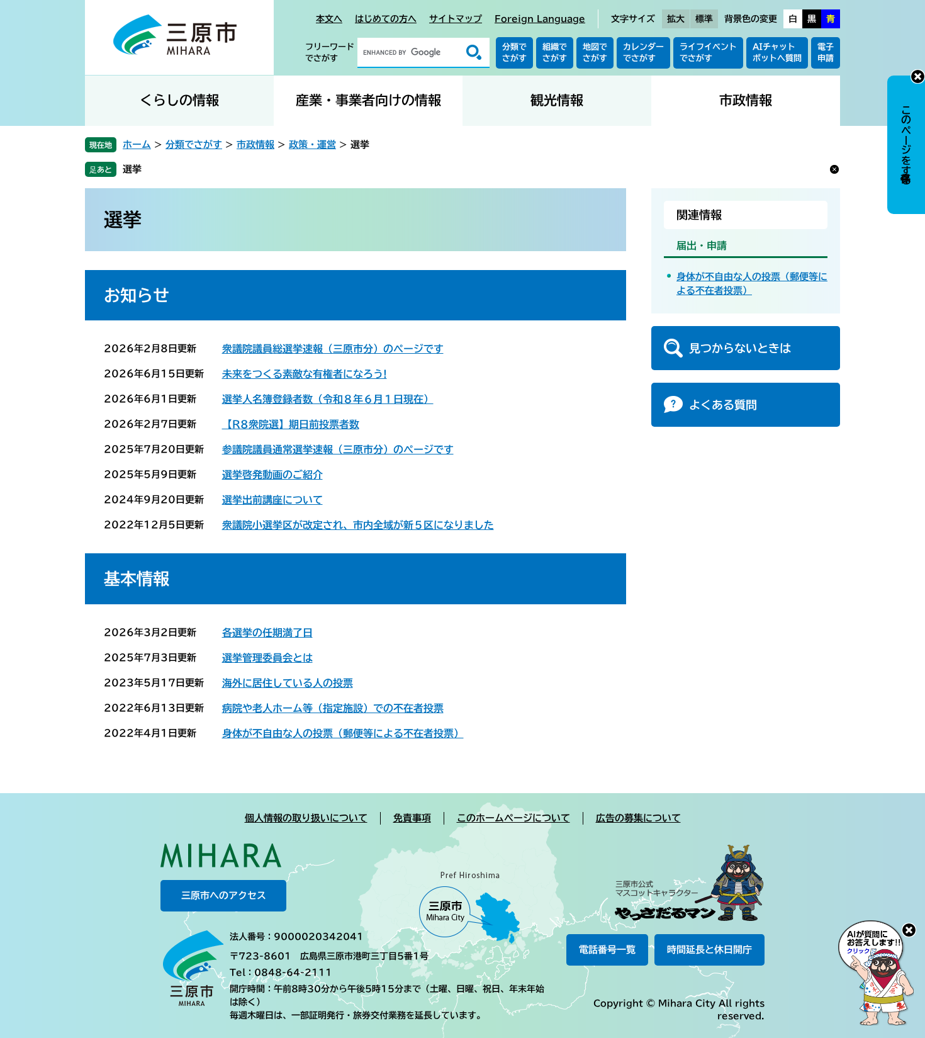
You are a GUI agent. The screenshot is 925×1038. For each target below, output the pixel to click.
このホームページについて (513, 818)
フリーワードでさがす (329, 52)
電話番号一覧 (607, 949)
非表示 (918, 76)
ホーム (137, 144)
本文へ (329, 18)
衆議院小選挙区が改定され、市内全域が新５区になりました (358, 525)
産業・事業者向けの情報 (368, 100)
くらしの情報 (179, 100)
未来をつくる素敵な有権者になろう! (304, 374)
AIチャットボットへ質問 (777, 52)
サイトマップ (455, 18)
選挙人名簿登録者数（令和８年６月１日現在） (328, 399)
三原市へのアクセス (223, 895)
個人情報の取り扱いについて (306, 818)
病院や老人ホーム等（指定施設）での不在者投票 (333, 708)
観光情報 (556, 100)
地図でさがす (595, 52)
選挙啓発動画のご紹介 (272, 475)
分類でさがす (514, 52)
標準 (704, 18)
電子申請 (825, 52)
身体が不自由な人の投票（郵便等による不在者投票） (343, 733)
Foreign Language (540, 18)
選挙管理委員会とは (267, 658)
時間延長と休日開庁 (709, 949)
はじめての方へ (386, 18)
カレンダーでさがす (643, 52)
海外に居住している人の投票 (287, 683)
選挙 (132, 169)
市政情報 (745, 100)
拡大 (676, 18)
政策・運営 (312, 144)
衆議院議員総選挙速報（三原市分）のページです (333, 349)
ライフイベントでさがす (708, 52)
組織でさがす (554, 52)
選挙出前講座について (272, 500)
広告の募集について (638, 818)
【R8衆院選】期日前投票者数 (290, 424)
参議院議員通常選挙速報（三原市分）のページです (338, 449)
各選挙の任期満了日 (267, 633)
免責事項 (412, 818)
